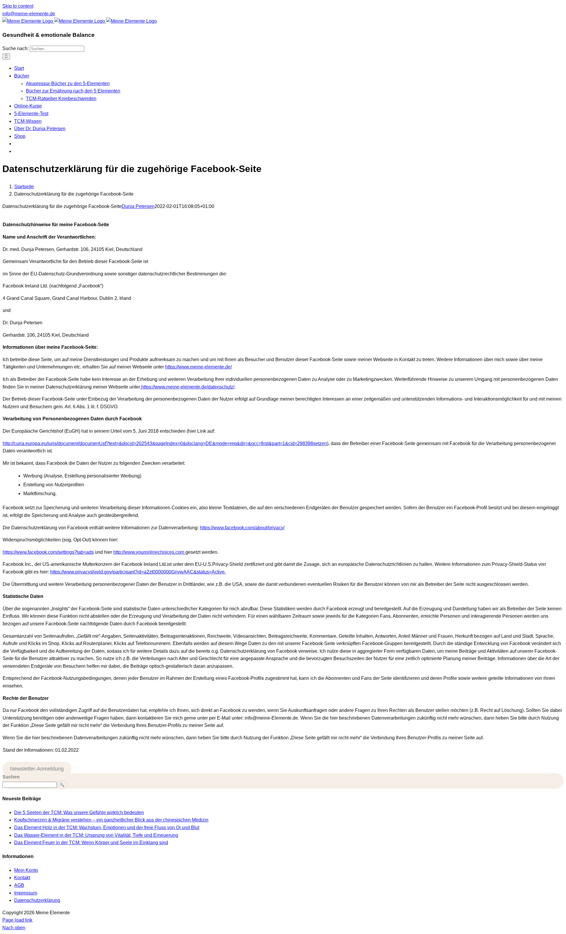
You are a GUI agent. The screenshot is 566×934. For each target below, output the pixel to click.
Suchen (11, 776)
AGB (19, 885)
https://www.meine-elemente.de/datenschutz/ (187, 386)
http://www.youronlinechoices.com (149, 552)
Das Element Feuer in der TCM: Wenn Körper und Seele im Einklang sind (91, 842)
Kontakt (22, 877)
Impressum (25, 892)
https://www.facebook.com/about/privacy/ (242, 527)
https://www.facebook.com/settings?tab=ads (48, 552)
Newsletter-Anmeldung (37, 769)
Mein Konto (26, 870)
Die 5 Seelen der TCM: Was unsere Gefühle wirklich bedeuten (79, 812)
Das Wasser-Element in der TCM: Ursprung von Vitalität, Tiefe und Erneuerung (96, 835)
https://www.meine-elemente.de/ (198, 366)
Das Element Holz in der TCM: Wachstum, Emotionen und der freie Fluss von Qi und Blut (106, 827)
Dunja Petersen (138, 206)
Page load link (17, 920)
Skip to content (17, 6)
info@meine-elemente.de (28, 13)
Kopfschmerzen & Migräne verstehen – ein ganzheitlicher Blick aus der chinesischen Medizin (111, 819)
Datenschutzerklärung (37, 900)
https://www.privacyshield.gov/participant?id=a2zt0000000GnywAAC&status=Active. (138, 571)
